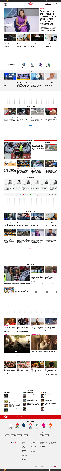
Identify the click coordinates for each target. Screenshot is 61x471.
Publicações (33, 448)
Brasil (23, 444)
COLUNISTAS (30, 177)
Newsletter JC (42, 443)
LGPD (32, 447)
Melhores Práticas (33, 446)
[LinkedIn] (13, 442)
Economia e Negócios (25, 458)
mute (41, 469)
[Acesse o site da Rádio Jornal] (5, 470)
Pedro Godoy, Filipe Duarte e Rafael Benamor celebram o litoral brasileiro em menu (50, 395)
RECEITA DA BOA (30, 359)
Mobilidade (23, 454)
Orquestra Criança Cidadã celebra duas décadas (50, 404)
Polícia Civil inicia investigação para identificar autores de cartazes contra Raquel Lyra (48, 31)
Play (49, 470)
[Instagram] (9, 442)
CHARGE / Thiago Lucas (50, 142)
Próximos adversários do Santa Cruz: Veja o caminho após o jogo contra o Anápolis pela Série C (33, 404)
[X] (11, 442)
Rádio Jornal (51, 443)
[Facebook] (7, 442)
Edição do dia (32, 66)
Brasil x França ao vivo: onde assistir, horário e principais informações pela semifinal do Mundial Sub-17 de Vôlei (15, 405)
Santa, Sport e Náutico (40, 66)
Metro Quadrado (24, 456)
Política (23, 443)
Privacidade (33, 444)
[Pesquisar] (56, 4)
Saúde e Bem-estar (25, 452)
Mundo (23, 446)
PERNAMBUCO (30, 140)
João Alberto (24, 459)
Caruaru (13, 435)
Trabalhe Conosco (34, 452)
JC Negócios (24, 450)
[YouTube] (15, 442)
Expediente (32, 450)
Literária (23, 460)
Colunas (12, 416)
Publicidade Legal (42, 444)
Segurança (23, 451)
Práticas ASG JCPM (34, 443)
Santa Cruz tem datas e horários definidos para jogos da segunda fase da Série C (32, 395)
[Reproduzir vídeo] (36, 292)
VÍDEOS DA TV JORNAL (30, 106)
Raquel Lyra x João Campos (24, 67)
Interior (47, 435)
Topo (54, 416)
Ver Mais (30, 89)
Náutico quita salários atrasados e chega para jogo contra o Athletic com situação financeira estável (32, 409)
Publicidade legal (48, 3)
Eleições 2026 (48, 66)
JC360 (30, 71)
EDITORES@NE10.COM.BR (45, 467)
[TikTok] (17, 442)
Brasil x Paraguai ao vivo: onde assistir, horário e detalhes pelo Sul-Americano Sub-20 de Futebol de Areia (14, 409)
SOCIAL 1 (30, 316)
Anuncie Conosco (42, 446)
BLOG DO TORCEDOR (30, 264)
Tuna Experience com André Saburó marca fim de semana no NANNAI (51, 400)
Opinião (18, 416)
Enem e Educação (24, 455)
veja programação (54, 469)
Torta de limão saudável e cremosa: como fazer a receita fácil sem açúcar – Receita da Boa (15, 401)
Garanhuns (19, 435)
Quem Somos (33, 442)
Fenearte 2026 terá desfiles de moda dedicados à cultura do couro (50, 408)
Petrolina (26, 435)
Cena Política (24, 447)
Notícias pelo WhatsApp (43, 442)
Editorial (22, 416)
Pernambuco (24, 442)
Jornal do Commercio (52, 442)
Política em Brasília (25, 448)
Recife (7, 435)
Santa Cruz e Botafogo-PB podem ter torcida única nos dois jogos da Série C (38, 157)
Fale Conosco (33, 451)
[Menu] (53, 4)
